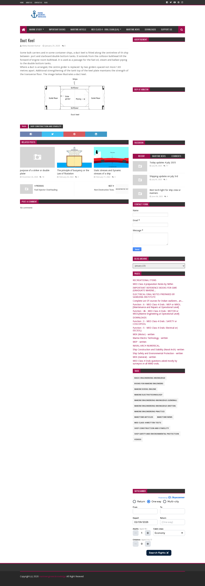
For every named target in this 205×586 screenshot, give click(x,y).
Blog (46, 2)
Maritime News (133, 29)
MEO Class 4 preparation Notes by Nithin (153, 284)
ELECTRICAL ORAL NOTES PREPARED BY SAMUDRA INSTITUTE (154, 295)
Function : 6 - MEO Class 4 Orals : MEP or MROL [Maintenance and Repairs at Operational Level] (156, 305)
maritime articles (143, 417)
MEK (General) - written (144, 357)
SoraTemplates (38, 582)
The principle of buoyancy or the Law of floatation (73, 172)
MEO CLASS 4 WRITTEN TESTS (147, 423)
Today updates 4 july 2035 (163, 162)
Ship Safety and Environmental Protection (156, 434)
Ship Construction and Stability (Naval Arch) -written (158, 349)
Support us (166, 29)
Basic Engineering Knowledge (149, 378)
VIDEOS (137, 439)
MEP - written (139, 342)
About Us (29, 2)
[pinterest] (178, 2)
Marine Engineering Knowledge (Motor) (155, 406)
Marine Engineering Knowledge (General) (155, 400)
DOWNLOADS (140, 317)
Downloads (150, 29)
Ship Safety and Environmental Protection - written (158, 353)
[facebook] (166, 2)
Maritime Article (78, 29)
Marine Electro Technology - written (150, 338)
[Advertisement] (126, 15)
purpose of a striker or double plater (34, 172)
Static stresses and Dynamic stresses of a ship (107, 172)
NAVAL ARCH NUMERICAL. (146, 345)
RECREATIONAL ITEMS (144, 280)
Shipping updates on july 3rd (164, 176)
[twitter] (170, 2)
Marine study (35, 29)
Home (22, 2)
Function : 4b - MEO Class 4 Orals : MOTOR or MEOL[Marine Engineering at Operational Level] (156, 312)
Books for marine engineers (148, 384)
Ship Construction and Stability (45, 126)
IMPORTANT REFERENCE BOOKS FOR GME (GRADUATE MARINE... (155, 289)
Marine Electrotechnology (148, 395)
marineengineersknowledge (52, 576)
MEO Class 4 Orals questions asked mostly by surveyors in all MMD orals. (155, 362)
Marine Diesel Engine (145, 389)
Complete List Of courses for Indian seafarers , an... (158, 301)
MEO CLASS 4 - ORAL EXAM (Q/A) (105, 29)
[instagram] (182, 2)
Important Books (57, 29)
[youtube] (174, 2)
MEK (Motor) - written (144, 334)
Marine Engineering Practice (149, 412)
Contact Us (38, 2)
